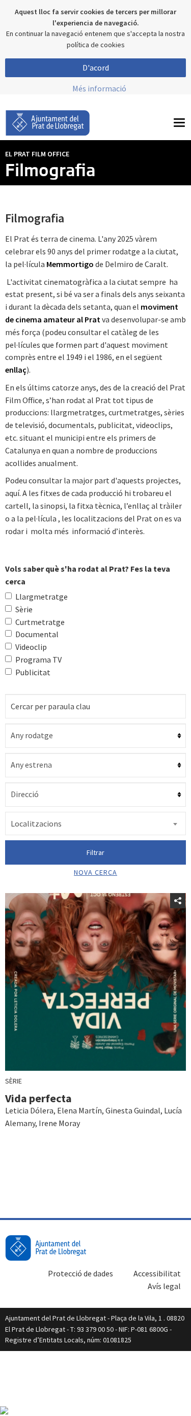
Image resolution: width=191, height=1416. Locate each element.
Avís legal (164, 1286)
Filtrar (95, 852)
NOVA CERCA (95, 872)
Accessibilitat (157, 1273)
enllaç (15, 370)
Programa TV (38, 659)
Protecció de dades (80, 1273)
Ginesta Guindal (132, 1110)
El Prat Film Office (37, 153)
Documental (37, 634)
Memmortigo (70, 264)
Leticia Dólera (29, 1110)
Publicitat (32, 672)
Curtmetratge (40, 622)
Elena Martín (79, 1110)
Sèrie (24, 609)
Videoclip (31, 647)
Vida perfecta (38, 1098)
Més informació (99, 88)
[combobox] (95, 823)
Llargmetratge (41, 596)
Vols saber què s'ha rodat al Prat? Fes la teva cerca (87, 575)
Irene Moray (59, 1123)
